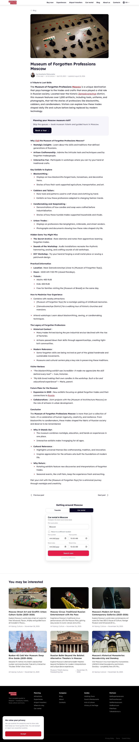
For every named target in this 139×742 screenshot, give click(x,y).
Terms (118, 738)
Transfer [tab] (57, 510)
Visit (37, 140)
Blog (98, 2)
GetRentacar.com (115, 702)
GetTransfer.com (115, 699)
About (61, 699)
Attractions (38, 696)
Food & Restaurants (91, 699)
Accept (23, 734)
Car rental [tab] (81, 510)
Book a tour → (42, 130)
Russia (51, 395)
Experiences (61, 2)
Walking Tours (89, 696)
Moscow (76, 86)
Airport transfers (75, 2)
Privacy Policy (109, 738)
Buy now (50, 2)
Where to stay (39, 705)
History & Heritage (91, 705)
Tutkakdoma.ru (115, 711)
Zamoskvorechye (87, 93)
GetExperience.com (116, 696)
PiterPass (112, 708)
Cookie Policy (126, 738)
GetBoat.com (114, 705)
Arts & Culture (89, 702)
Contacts (116, 2)
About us (106, 2)
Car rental (89, 2)
